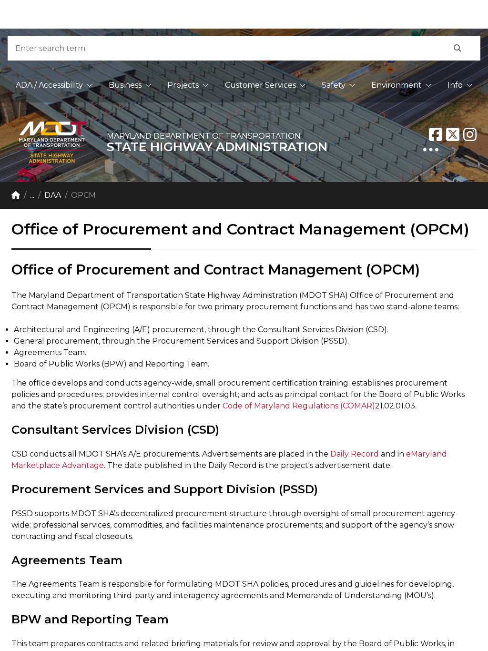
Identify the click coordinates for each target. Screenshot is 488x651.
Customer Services (260, 85)
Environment (396, 85)
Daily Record (355, 453)
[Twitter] (452, 134)
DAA (52, 195)
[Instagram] (470, 134)
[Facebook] (435, 134)
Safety (334, 85)
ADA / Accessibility (49, 85)
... (32, 195)
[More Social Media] (431, 149)
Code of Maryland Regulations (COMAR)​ (299, 405)
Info (455, 85)
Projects (183, 85)
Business (125, 85)
